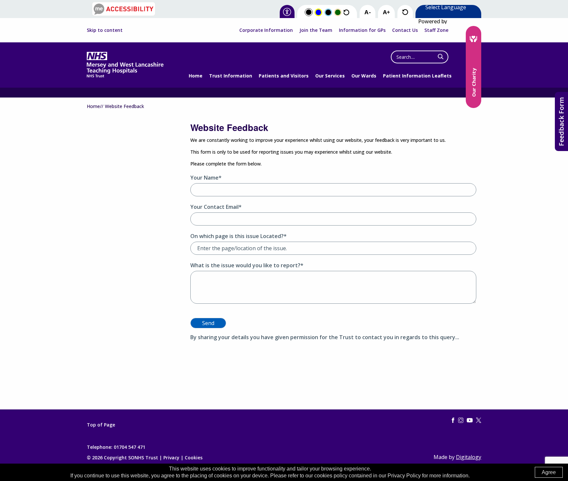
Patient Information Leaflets (417, 76)
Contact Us (405, 30)
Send (208, 323)
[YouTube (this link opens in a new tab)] (470, 421)
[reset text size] (405, 12)
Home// (95, 106)
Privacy (171, 457)
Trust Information (230, 76)
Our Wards (363, 76)
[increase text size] (386, 12)
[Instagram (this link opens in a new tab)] (461, 421)
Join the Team (315, 30)
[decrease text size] (367, 12)
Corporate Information (266, 30)
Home (195, 76)
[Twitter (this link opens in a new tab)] (478, 421)
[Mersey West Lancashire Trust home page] (125, 76)
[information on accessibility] (287, 12)
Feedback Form (561, 121)
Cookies (193, 457)
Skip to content (105, 30)
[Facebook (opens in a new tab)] (453, 421)
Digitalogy (468, 457)
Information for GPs (362, 30)
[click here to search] (440, 57)
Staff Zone (436, 30)
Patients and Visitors (284, 76)
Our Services (330, 76)
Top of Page (101, 425)
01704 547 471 (129, 447)
